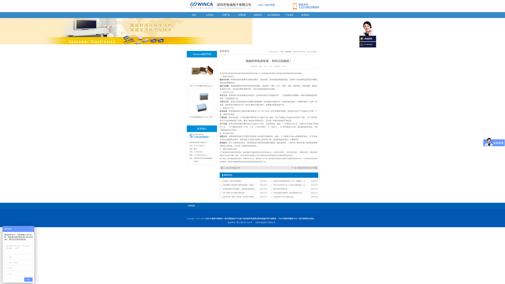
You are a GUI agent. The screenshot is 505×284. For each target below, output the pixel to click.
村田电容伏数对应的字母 (305, 168)
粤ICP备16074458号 (244, 223)
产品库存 (290, 15)
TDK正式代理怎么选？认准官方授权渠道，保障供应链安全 (290, 185)
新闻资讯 (258, 15)
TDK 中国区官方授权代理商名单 (233, 193)
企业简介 (210, 15)
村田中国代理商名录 (280, 189)
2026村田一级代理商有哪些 (231, 181)
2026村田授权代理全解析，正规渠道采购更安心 (238, 189)
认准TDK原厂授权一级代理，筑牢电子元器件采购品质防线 (239, 197)
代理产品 (226, 15)
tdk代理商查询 (273, 15)
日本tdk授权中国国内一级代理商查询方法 (287, 193)
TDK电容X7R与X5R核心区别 (283, 197)
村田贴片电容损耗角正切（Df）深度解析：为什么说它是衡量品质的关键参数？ (290, 181)
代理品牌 (242, 15)
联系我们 (305, 15)
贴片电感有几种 (234, 168)
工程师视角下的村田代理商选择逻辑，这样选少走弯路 (239, 185)
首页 (194, 15)
